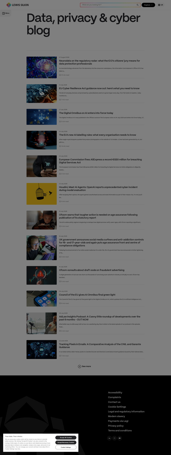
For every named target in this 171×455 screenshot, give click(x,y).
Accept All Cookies (66, 437)
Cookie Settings (66, 447)
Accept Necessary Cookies (66, 442)
